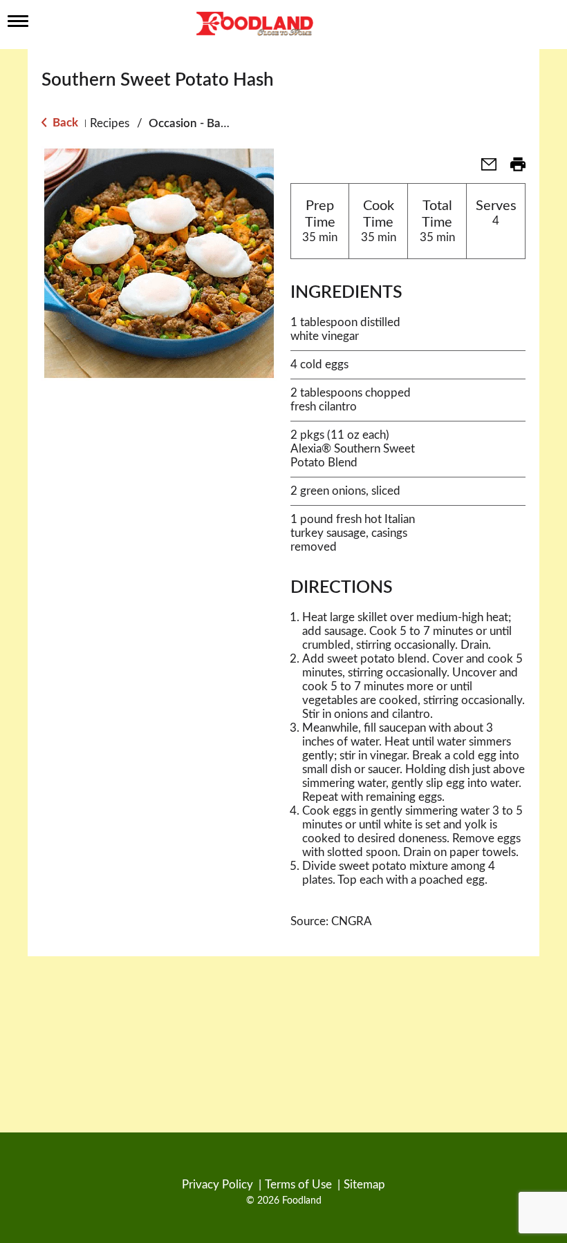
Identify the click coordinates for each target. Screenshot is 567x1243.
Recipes (109, 123)
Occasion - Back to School (216, 123)
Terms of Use (298, 1184)
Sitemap (364, 1184)
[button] (483, 169)
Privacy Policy (217, 1184)
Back (64, 123)
